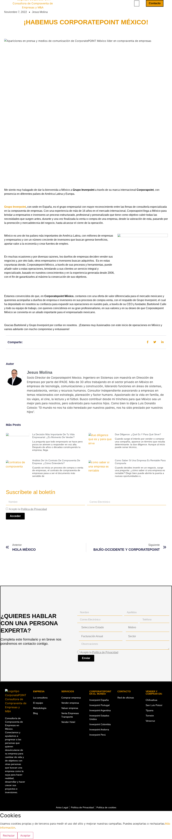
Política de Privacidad (34, 509)
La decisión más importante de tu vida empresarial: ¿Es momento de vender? (53, 436)
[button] (136, 3)
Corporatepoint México (59, 296)
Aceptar (25, 835)
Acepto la (28, 509)
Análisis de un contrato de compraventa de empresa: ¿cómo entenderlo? (56, 462)
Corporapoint (145, 189)
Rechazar (9, 835)
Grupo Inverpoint (83, 189)
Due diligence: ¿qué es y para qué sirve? (138, 434)
